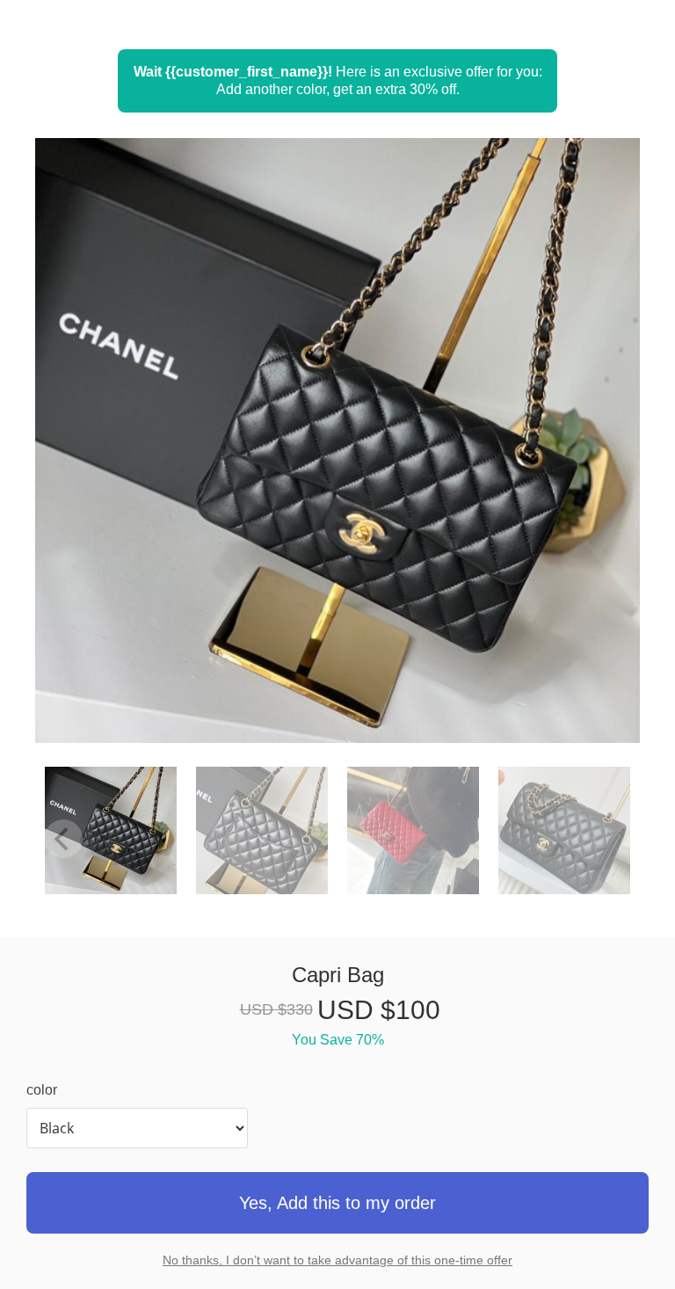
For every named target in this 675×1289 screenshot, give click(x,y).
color (41, 1089)
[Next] (600, 463)
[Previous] (74, 463)
